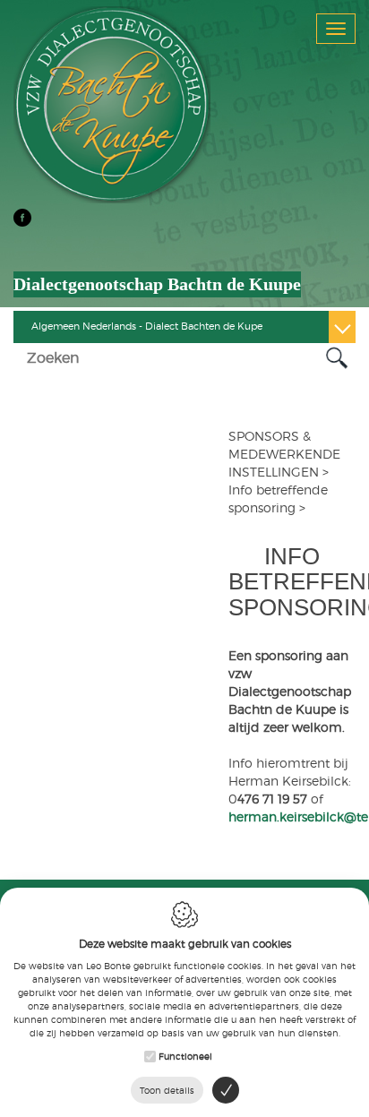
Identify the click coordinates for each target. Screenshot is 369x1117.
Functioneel (185, 1056)
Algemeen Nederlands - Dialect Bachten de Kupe (146, 326)
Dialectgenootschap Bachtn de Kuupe (157, 284)
